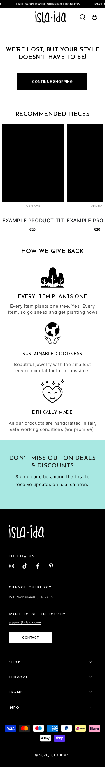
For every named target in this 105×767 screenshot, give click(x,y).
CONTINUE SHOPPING (52, 81)
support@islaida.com (25, 622)
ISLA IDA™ (59, 755)
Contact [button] (30, 637)
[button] (79, 17)
